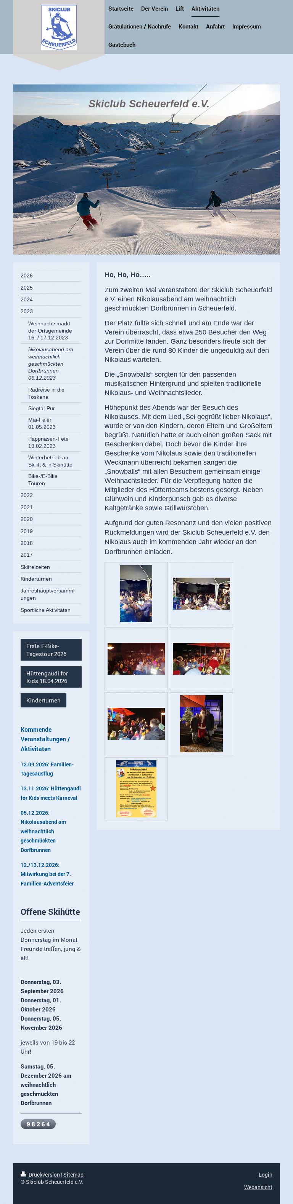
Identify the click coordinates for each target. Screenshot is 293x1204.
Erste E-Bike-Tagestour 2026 (46, 649)
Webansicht (258, 1187)
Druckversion (44, 1174)
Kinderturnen (43, 700)
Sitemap (73, 1174)
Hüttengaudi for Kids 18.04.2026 (47, 677)
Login (265, 1174)
